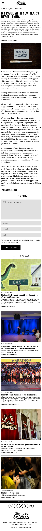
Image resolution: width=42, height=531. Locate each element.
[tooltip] (11, 506)
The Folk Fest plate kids (10, 493)
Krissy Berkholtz (10, 354)
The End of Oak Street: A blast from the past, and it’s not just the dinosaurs (19, 296)
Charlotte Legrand (11, 404)
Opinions (18, 9)
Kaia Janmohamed (10, 40)
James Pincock (9, 306)
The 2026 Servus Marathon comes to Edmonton (19, 395)
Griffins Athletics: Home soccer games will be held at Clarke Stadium (21, 445)
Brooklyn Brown (10, 452)
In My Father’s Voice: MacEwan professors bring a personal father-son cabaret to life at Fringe (19, 347)
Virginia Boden (9, 497)
